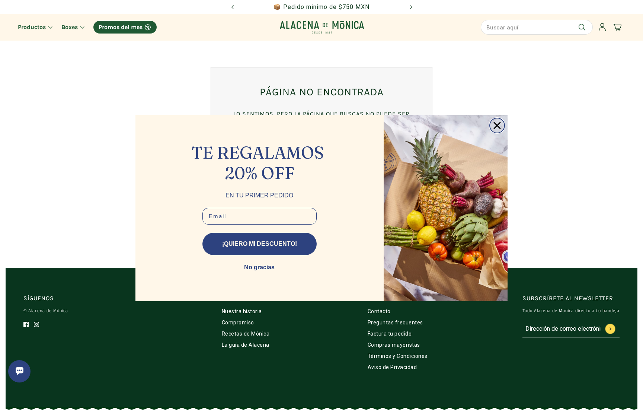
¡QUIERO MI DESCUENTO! (259, 244)
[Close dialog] (497, 125)
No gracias (259, 267)
